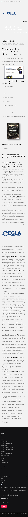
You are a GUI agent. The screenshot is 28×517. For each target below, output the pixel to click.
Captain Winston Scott (11, 408)
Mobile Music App (4, 462)
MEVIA (2, 460)
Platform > (3, 439)
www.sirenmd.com (13, 357)
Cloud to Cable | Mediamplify (6, 443)
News (3, 45)
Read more (6, 148)
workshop (10, 414)
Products (2, 437)
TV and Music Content (5, 476)
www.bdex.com (16, 196)
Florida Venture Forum (6, 169)
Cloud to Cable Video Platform (7, 449)
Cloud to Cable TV (4, 441)
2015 (18, 32)
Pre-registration (5, 399)
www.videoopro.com (16, 371)
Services (2, 478)
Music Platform (4, 445)
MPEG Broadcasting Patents (6, 453)
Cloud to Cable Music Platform (7, 447)
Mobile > (2, 458)
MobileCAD (3, 466)
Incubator (3, 480)
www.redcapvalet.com (17, 270)
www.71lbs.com (17, 322)
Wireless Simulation (4, 472)
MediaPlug (3, 451)
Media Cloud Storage (5, 455)
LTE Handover (3, 468)
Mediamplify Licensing (8, 41)
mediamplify (21, 44)
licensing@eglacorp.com (7, 144)
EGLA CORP (7, 491)
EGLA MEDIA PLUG (14, 44)
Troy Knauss (11, 413)
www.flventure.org (8, 418)
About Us (3, 482)
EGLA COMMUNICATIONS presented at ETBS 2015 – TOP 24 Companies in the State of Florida (14, 156)
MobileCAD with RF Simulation (7, 470)
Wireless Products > (5, 465)
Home (14, 32)
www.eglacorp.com (21, 245)
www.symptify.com (18, 334)
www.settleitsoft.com (19, 293)
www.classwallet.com (15, 209)
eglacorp (16, 43)
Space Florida (14, 169)
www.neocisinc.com (13, 256)
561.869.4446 (18, 144)
